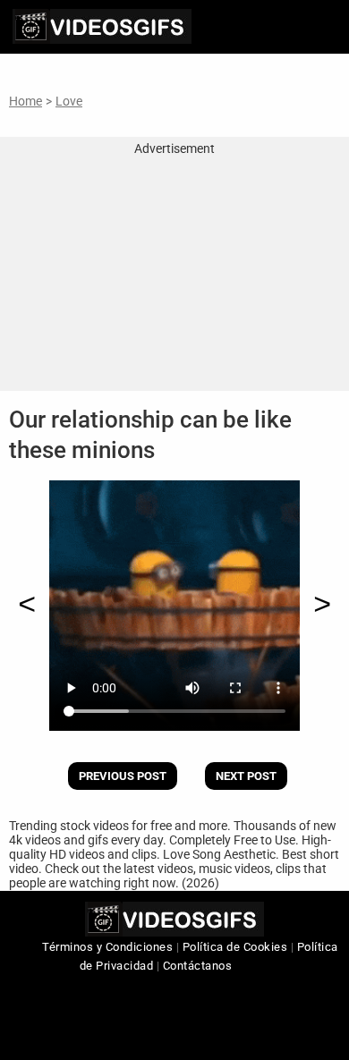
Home (25, 101)
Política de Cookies (235, 947)
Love (68, 101)
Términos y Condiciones (107, 947)
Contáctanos (198, 965)
